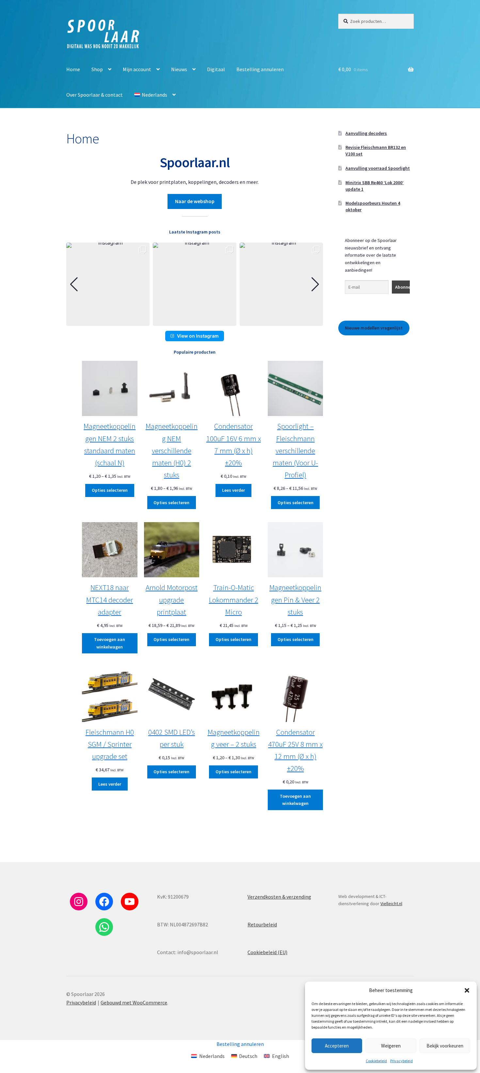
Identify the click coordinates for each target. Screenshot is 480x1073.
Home (73, 69)
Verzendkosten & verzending (279, 896)
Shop (97, 69)
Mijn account (137, 69)
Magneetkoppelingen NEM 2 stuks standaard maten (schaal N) (110, 444)
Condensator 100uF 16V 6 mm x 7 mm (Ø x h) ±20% (233, 444)
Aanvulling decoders (366, 133)
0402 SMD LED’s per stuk (171, 738)
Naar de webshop (195, 201)
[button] (467, 990)
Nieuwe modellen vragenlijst (374, 328)
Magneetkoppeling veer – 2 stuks (234, 738)
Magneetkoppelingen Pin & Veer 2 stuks (295, 599)
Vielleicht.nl (391, 903)
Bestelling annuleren (260, 69)
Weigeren (391, 1046)
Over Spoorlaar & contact (94, 94)
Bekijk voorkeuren (444, 1046)
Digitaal (216, 69)
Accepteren (337, 1046)
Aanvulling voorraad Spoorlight (377, 168)
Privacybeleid (401, 1060)
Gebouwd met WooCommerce (134, 1002)
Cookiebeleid (376, 1060)
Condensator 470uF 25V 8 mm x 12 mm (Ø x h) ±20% (295, 750)
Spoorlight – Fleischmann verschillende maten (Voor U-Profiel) (295, 450)
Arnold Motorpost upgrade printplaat (172, 599)
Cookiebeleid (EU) (267, 952)
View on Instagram (198, 336)
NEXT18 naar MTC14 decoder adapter (109, 599)
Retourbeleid (262, 924)
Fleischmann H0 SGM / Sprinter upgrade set (110, 744)
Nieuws (179, 69)
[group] (108, 284)
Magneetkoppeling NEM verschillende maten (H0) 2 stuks (172, 450)
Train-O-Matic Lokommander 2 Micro (233, 599)
